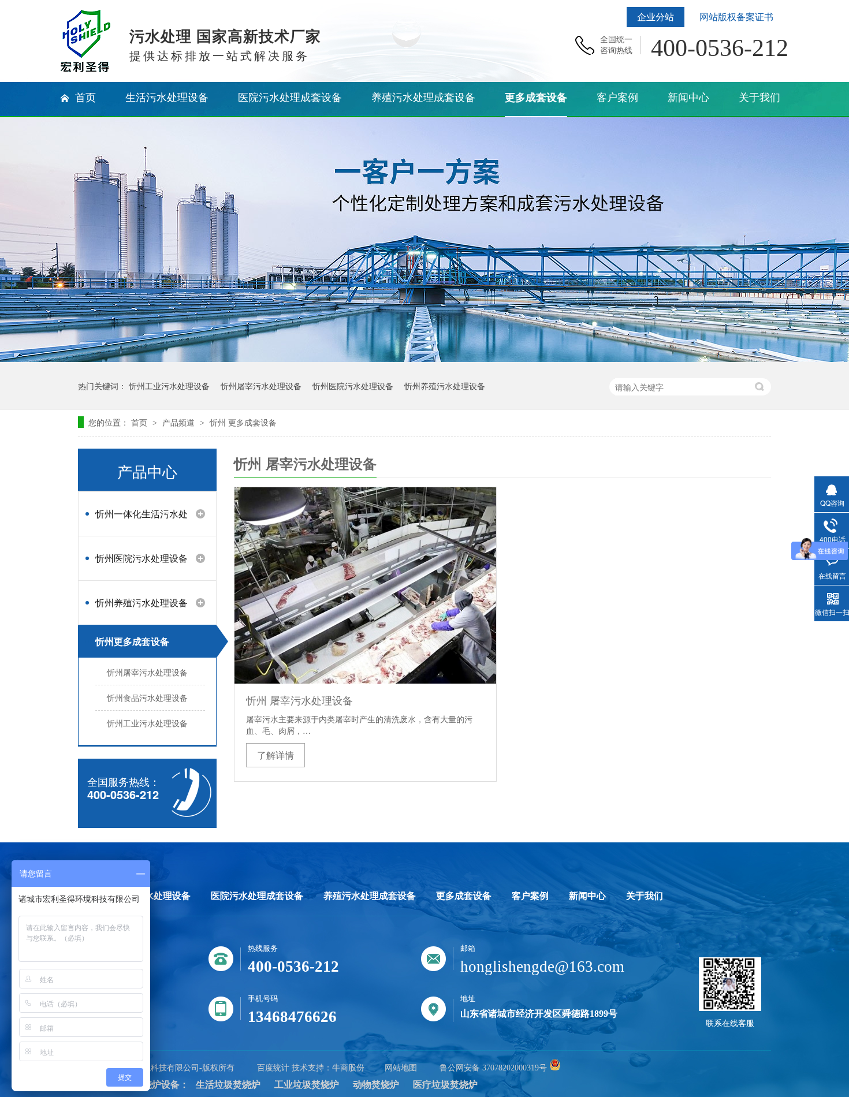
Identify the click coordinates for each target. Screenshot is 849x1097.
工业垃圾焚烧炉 (306, 1084)
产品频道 (179, 422)
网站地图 (401, 1068)
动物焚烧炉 (376, 1084)
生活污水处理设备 (154, 896)
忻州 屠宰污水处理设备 (299, 699)
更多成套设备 (463, 896)
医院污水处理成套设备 (257, 896)
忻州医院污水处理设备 (352, 385)
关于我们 (644, 896)
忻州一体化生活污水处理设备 (141, 518)
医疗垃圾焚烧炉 (445, 1084)
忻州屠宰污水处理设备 (261, 385)
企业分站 (655, 17)
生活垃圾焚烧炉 (228, 1084)
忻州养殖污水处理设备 (444, 385)
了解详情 (275, 755)
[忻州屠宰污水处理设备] (365, 585)
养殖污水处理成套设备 (369, 896)
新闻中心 (587, 896)
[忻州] (85, 69)
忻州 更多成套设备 (243, 422)
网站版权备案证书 (736, 17)
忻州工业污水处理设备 (169, 385)
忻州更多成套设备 (132, 641)
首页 (140, 422)
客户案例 (530, 896)
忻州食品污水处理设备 (147, 697)
